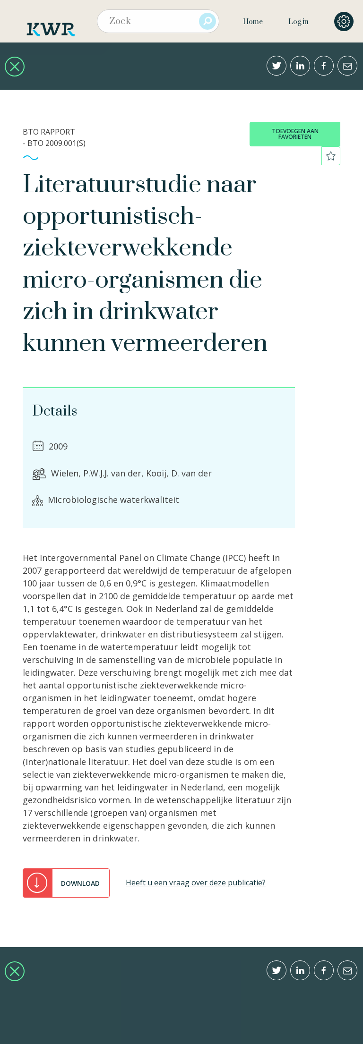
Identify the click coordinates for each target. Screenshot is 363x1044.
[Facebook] (324, 66)
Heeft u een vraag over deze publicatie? (196, 882)
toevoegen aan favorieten (295, 134)
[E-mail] (347, 66)
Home (253, 21)
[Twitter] (276, 66)
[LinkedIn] (300, 66)
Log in (298, 21)
